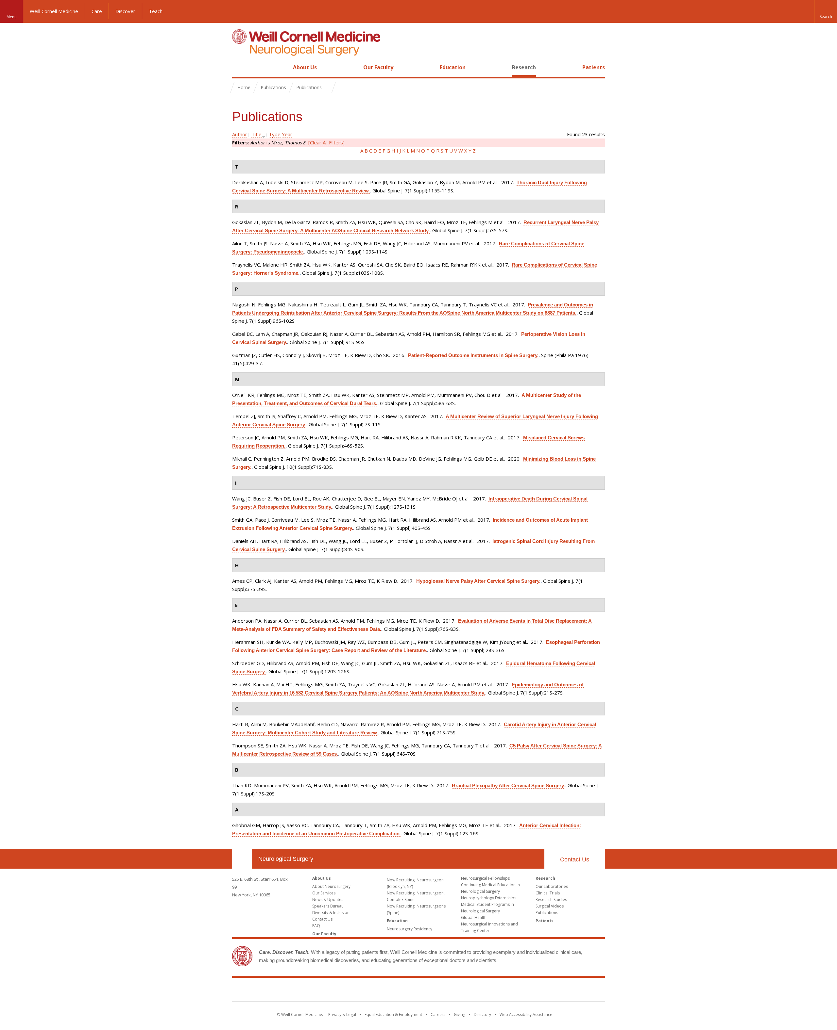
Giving (459, 1014)
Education (453, 67)
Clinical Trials (548, 893)
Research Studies (551, 899)
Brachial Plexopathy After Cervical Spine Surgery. (508, 785)
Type (275, 134)
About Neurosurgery (331, 886)
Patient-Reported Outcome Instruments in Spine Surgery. (473, 355)
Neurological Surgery (285, 859)
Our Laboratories (552, 886)
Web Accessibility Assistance (526, 1014)
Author (239, 134)
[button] (825, 11)
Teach (155, 11)
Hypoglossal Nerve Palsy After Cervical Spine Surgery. (478, 581)
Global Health (474, 917)
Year (287, 134)
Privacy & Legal (342, 1014)
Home (239, 67)
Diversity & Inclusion (331, 912)
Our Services (323, 893)
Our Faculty (378, 67)
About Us (305, 67)
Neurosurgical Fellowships (485, 878)
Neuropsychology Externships (488, 898)
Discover (125, 11)
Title (256, 134)
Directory (482, 1014)
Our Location (242, 859)
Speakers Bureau (328, 906)
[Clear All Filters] (326, 142)
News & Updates (327, 899)
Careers (438, 1014)
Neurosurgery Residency (409, 929)
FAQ (316, 925)
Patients (593, 67)
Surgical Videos (550, 906)
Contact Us (574, 859)
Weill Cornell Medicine (54, 11)
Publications (547, 912)
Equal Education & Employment (393, 1014)
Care (97, 11)
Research (524, 67)
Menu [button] (12, 17)
